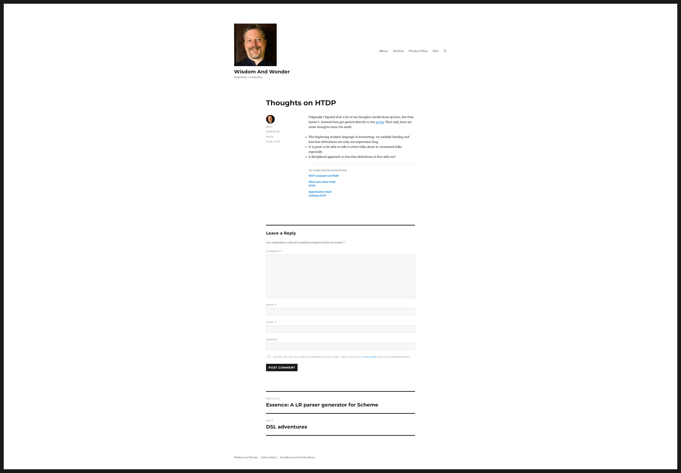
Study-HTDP (273, 141)
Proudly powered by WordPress (297, 457)
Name (271, 304)
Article (269, 136)
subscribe (369, 356)
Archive (398, 51)
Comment (274, 251)
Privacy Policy (418, 51)
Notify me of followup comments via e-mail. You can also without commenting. (342, 356)
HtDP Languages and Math (324, 175)
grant (269, 126)
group (380, 122)
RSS (435, 51)
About (383, 51)
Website (272, 339)
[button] (445, 51)
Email (271, 322)
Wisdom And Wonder (262, 72)
